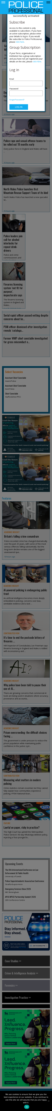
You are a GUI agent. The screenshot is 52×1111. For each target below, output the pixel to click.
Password (13, 88)
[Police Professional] (26, 6)
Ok (27, 1107)
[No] (48, 1101)
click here (20, 42)
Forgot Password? (16, 100)
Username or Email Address (26, 77)
